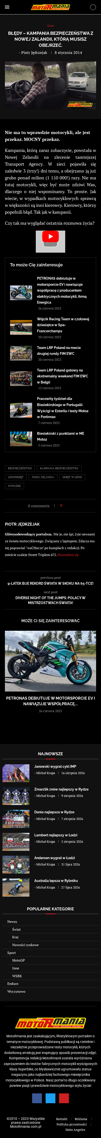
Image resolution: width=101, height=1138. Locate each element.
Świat (16, 929)
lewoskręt (16, 477)
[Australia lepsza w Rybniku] (15, 887)
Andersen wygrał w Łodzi (54, 858)
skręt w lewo (72, 477)
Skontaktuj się (68, 554)
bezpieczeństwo (20, 468)
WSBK (17, 976)
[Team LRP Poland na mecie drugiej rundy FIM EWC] (21, 353)
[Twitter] (50, 1098)
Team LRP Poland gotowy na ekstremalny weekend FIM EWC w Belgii (62, 376)
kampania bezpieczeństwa (59, 468)
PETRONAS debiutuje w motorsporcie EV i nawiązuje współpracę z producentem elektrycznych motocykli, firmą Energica (62, 290)
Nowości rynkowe (25, 944)
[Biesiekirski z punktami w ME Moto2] (21, 439)
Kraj (15, 937)
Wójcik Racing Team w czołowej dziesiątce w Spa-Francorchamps (63, 325)
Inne (15, 968)
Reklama (81, 1119)
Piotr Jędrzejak (34, 52)
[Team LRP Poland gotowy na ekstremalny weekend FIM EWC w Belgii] (21, 378)
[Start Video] (50, 242)
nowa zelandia (43, 477)
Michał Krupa (45, 773)
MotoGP (18, 960)
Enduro (12, 983)
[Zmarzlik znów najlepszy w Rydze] (15, 796)
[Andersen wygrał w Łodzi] (15, 865)
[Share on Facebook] (67, 505)
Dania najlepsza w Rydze (54, 812)
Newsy (12, 921)
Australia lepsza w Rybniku (56, 881)
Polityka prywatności (72, 1124)
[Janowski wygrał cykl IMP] (15, 773)
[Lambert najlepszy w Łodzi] (15, 842)
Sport (11, 952)
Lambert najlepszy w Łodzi (55, 835)
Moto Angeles (75, 1129)
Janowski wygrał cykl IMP (55, 766)
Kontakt (61, 1119)
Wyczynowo (16, 991)
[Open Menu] (7, 7)
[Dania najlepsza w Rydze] (15, 819)
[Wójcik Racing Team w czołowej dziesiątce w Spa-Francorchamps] (21, 327)
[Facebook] (37, 1098)
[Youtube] (64, 1098)
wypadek (14, 486)
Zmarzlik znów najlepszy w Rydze (61, 789)
